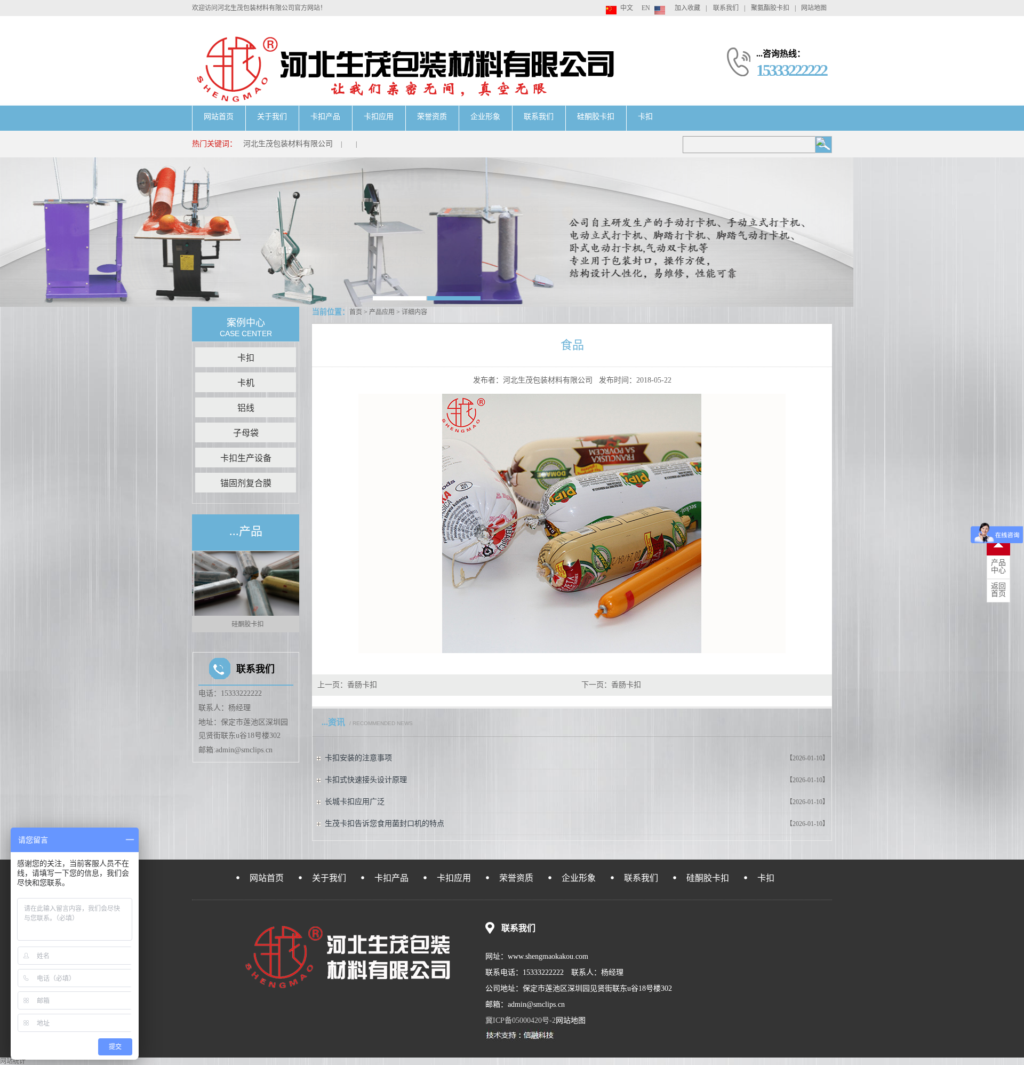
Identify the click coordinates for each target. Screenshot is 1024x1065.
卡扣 (645, 117)
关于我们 (272, 117)
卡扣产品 (325, 117)
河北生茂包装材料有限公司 (288, 144)
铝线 (245, 407)
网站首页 (219, 117)
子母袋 (246, 433)
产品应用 (382, 312)
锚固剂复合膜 (245, 483)
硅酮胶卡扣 (595, 117)
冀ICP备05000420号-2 (520, 1020)
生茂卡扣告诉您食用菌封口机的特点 (384, 824)
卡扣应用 (379, 117)
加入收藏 (687, 8)
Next (294, 591)
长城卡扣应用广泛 (355, 802)
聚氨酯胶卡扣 (770, 8)
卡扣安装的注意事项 (358, 758)
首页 (355, 312)
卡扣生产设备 (245, 458)
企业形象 (485, 117)
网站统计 (13, 1061)
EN (646, 8)
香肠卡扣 (362, 685)
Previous (197, 591)
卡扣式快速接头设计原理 (366, 780)
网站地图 (814, 8)
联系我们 (726, 8)
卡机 (245, 382)
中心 (998, 566)
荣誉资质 (432, 117)
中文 (626, 8)
